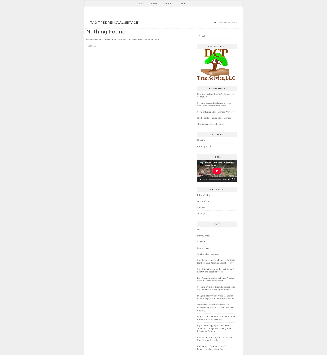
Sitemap (201, 213)
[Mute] (229, 179)
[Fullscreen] (233, 179)
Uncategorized (204, 146)
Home (142, 3)
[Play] (200, 179)
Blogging (168, 3)
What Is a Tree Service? (208, 254)
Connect (183, 3)
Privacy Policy (203, 195)
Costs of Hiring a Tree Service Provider (215, 112)
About (153, 3)
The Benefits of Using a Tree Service (214, 118)
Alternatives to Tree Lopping (210, 124)
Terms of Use (203, 201)
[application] (217, 171)
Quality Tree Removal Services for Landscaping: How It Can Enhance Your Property (215, 308)
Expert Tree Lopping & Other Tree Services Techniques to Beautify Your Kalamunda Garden (214, 328)
